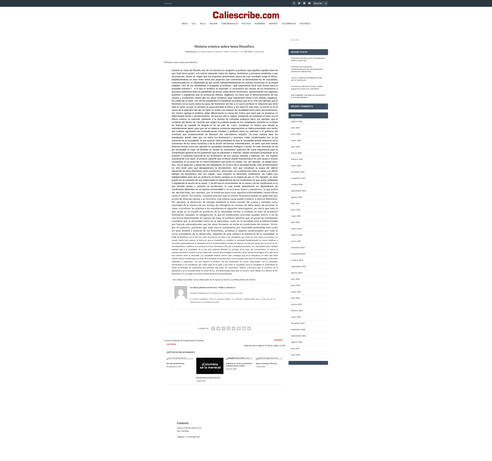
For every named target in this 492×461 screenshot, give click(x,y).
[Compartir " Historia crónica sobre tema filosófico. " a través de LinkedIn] (233, 328)
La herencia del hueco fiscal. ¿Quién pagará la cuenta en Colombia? (307, 87)
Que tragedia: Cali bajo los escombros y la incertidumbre (308, 96)
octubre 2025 (297, 184)
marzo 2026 (296, 153)
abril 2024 (295, 298)
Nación (213, 24)
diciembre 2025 (298, 172)
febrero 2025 (297, 235)
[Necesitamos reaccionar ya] (209, 366)
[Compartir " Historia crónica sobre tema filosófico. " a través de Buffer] (238, 328)
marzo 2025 (296, 228)
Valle (203, 24)
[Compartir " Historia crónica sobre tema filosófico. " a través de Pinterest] (228, 328)
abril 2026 (295, 146)
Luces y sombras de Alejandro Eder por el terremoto (306, 78)
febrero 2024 (297, 310)
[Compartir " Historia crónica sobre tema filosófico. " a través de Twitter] (218, 328)
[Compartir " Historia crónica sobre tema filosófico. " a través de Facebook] (213, 328)
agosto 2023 (296, 342)
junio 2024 (295, 285)
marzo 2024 (296, 304)
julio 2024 (295, 279)
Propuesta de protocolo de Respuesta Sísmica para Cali (308, 59)
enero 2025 (296, 241)
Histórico (305, 24)
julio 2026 (295, 127)
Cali (194, 24)
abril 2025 (295, 222)
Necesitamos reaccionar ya (208, 378)
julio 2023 (295, 348)
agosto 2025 (296, 197)
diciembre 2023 (298, 323)
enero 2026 (296, 165)
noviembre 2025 (298, 178)
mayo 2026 (296, 140)
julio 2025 (295, 203)
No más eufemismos (175, 363)
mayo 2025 (296, 216)
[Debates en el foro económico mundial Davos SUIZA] (239, 359)
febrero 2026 (297, 159)
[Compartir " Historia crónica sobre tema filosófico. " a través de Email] (244, 328)
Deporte (273, 24)
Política (246, 24)
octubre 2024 (297, 260)
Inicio (185, 24)
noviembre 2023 (298, 329)
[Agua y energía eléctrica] (269, 359)
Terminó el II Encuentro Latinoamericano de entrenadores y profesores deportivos (307, 69)
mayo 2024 (296, 291)
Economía (260, 24)
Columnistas (289, 24)
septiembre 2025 (298, 190)
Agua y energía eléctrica (266, 363)
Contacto (168, 3)
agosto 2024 (296, 273)
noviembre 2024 (298, 254)
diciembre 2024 (298, 247)
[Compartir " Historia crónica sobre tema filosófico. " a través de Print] (249, 328)
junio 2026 (295, 134)
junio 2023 (295, 355)
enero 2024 (296, 317)
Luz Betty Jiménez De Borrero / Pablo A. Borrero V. (218, 51)
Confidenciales (229, 24)
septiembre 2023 (298, 336)
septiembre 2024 (298, 266)
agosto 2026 (296, 121)
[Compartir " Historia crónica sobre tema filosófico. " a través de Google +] (223, 328)
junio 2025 (295, 209)
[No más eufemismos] (180, 359)
